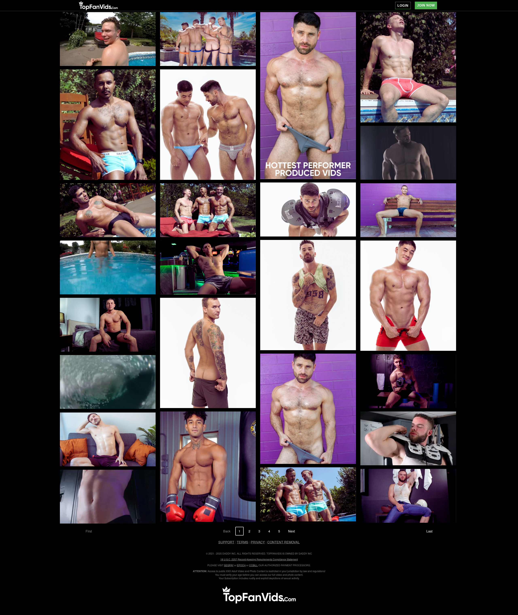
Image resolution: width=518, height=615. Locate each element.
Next (291, 531)
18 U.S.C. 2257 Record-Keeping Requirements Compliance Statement (259, 559)
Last (429, 531)
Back (226, 531)
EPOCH (241, 565)
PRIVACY (258, 542)
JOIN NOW (426, 5)
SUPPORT (226, 542)
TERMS (242, 542)
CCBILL (253, 565)
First (89, 531)
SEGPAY (229, 565)
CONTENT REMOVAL (283, 542)
